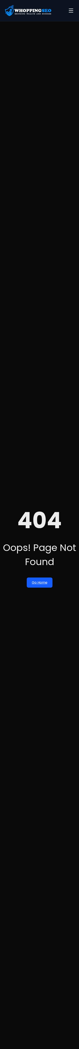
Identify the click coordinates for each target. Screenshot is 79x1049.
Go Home (39, 582)
